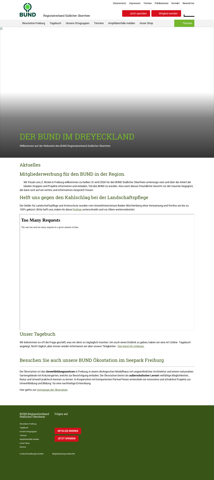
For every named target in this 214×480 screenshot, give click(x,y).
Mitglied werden (168, 13)
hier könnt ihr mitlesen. (131, 346)
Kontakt (175, 3)
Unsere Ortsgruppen (77, 23)
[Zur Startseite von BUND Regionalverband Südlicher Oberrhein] (28, 10)
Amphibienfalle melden (121, 23)
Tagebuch (55, 23)
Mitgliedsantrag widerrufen (63, 454)
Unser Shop (146, 23)
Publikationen (161, 3)
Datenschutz (119, 3)
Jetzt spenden (138, 13)
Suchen (192, 13)
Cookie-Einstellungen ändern (32, 454)
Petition (77, 209)
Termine (147, 3)
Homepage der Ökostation (52, 389)
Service (23, 447)
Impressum (134, 3)
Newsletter (188, 3)
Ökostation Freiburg (33, 23)
